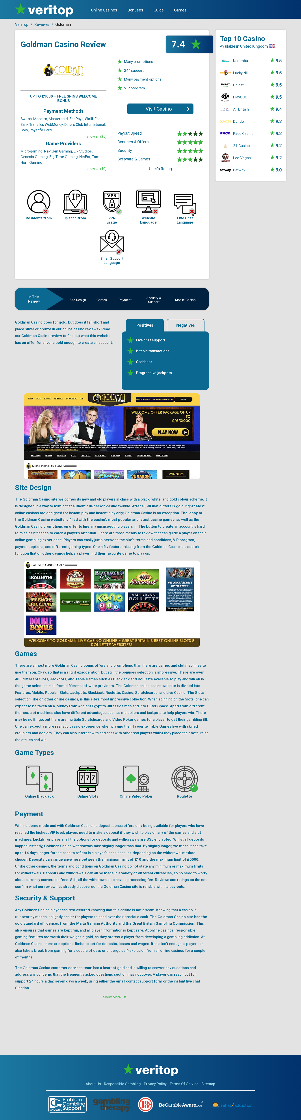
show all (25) (96, 136)
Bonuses (135, 10)
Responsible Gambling (122, 1084)
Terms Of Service (184, 1084)
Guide (159, 10)
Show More (112, 997)
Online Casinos (104, 10)
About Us (93, 1084)
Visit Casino (159, 109)
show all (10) (96, 169)
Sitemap (208, 1084)
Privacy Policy (155, 1084)
